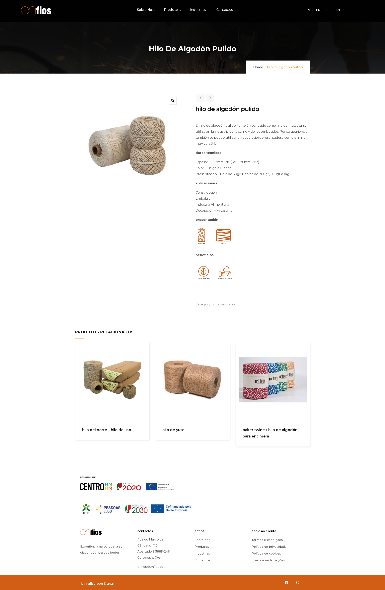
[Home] (36, 10)
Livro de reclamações (268, 560)
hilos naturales (223, 304)
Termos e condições (267, 540)
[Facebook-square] (286, 582)
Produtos (202, 547)
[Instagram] (297, 582)
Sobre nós (202, 540)
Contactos (203, 560)
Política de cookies (266, 553)
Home (258, 67)
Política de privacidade (269, 547)
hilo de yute (173, 430)
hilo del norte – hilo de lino (106, 430)
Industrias (202, 553)
